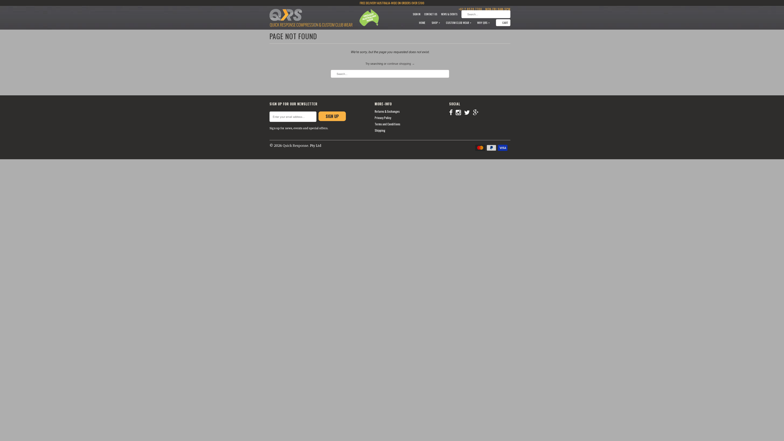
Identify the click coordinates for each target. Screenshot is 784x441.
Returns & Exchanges (387, 111)
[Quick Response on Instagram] (460, 112)
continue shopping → (401, 63)
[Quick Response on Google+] (477, 112)
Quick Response (295, 146)
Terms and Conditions (387, 124)
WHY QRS (483, 23)
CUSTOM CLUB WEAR (458, 23)
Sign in (416, 14)
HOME (422, 23)
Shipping (380, 130)
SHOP (436, 23)
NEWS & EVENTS (449, 14)
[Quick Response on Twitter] (468, 112)
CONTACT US (430, 14)
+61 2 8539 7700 (470, 9)
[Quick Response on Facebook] (452, 112)
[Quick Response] (311, 18)
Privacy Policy (383, 117)
